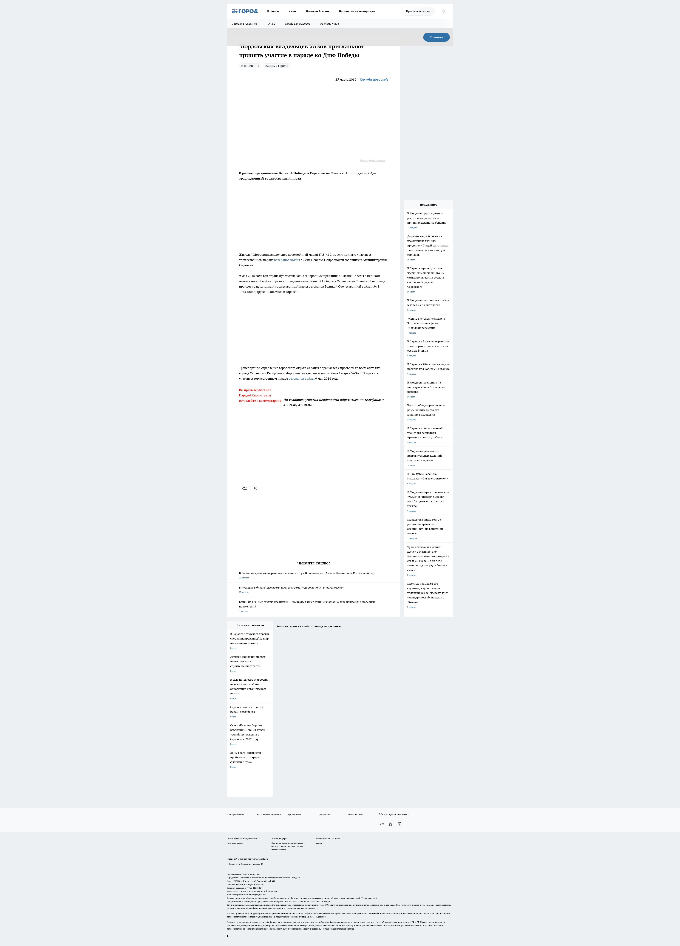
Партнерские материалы (357, 11)
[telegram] (256, 488)
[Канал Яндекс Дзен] (399, 824)
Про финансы (325, 814)
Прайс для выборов (297, 23)
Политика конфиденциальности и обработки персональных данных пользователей (288, 846)
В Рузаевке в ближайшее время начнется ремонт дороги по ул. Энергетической (291, 589)
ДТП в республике (235, 814)
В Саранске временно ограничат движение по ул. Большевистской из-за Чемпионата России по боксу (307, 575)
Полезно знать (355, 814)
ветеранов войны (287, 260)
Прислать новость (418, 11)
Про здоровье (294, 814)
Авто (292, 11)
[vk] (244, 488)
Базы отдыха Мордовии (269, 814)
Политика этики (235, 843)
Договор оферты (279, 838)
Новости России (317, 11)
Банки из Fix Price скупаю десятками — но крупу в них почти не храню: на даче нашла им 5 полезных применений (307, 606)
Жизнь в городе (276, 66)
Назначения (250, 66)
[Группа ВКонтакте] (381, 824)
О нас (271, 23)
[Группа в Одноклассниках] (390, 824)
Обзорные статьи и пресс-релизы (243, 838)
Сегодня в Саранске (244, 23)
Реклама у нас (329, 23)
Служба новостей (374, 79)
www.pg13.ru (261, 858)
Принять (436, 37)
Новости (273, 11)
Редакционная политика (328, 838)
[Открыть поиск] (443, 11)
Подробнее (320, 916)
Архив (319, 843)
